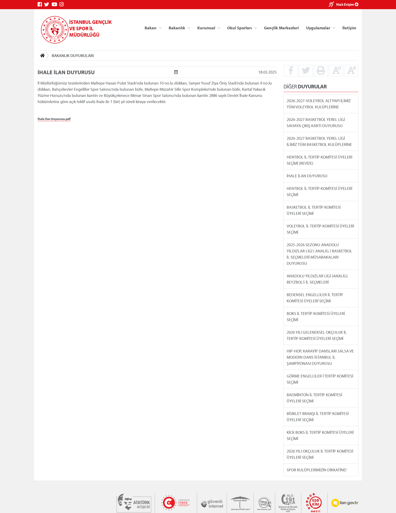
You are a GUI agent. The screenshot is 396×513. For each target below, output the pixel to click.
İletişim (349, 27)
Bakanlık (177, 27)
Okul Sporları (239, 27)
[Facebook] (41, 4)
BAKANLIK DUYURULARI (73, 55)
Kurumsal (206, 27)
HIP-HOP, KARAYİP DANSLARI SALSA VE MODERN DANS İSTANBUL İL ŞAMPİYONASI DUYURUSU (320, 357)
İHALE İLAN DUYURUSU (307, 175)
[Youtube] (55, 4)
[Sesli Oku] (332, 4)
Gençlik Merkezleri (281, 27)
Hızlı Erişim (345, 4)
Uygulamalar (318, 27)
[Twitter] (48, 4)
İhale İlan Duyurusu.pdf (54, 119)
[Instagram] (62, 4)
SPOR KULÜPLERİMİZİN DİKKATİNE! (316, 469)
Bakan (151, 27)
